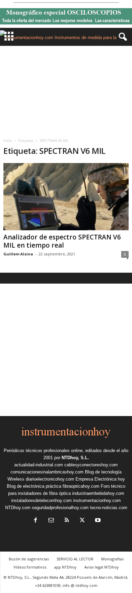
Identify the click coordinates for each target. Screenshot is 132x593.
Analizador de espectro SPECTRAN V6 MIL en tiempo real (62, 241)
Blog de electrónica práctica (34, 486)
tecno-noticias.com (108, 507)
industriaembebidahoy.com (98, 493)
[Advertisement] (66, 89)
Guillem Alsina (18, 253)
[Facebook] (35, 520)
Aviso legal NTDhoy (101, 567)
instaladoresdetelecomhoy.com (41, 500)
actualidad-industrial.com (38, 464)
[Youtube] (97, 520)
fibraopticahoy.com (81, 486)
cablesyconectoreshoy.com (91, 464)
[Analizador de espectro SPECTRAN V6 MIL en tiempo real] (66, 196)
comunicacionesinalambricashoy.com (47, 471)
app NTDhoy (65, 567)
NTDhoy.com (17, 507)
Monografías (112, 558)
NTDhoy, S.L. (75, 457)
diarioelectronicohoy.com (50, 479)
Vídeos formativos (30, 567)
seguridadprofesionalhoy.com (60, 507)
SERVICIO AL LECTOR (75, 558)
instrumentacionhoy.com (97, 500)
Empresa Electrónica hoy (100, 479)
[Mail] (51, 520)
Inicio (7, 140)
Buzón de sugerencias (29, 558)
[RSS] (66, 520)
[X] (82, 520)
